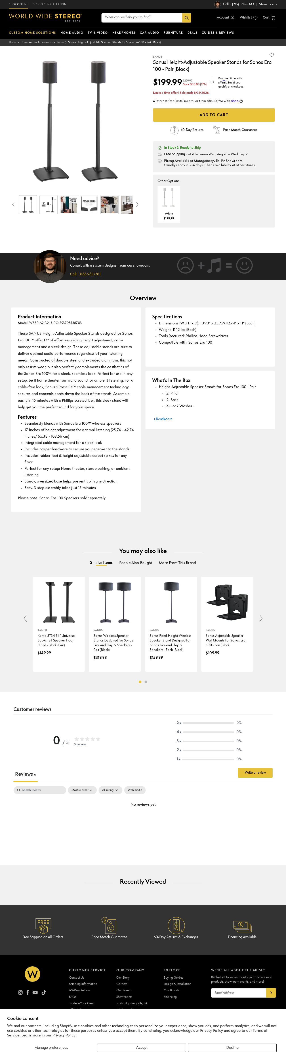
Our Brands (171, 990)
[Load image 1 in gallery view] (28, 205)
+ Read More (163, 419)
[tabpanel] (143, 820)
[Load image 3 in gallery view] (69, 205)
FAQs (72, 996)
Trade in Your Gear (81, 1003)
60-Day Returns (79, 990)
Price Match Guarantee (109, 937)
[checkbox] (135, 790)
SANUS (157, 57)
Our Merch (123, 990)
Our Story (123, 977)
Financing (170, 996)
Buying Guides (173, 977)
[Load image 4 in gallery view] (89, 205)
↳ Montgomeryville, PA (131, 1003)
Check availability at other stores (229, 165)
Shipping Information (83, 984)
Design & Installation (177, 984)
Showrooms (124, 996)
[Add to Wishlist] (271, 55)
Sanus (60, 42)
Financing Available (242, 937)
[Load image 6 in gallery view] (130, 205)
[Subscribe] (271, 993)
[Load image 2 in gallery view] (48, 205)
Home (13, 42)
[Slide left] (13, 205)
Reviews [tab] (25, 774)
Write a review (255, 773)
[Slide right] (137, 205)
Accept (141, 1048)
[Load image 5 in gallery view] (109, 205)
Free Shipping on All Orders (43, 937)
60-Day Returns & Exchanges (176, 937)
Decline (232, 1048)
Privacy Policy (64, 1035)
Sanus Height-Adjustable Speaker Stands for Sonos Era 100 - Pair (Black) (114, 42)
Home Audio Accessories (37, 42)
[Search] (186, 18)
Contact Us (76, 977)
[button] (269, 17)
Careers (121, 984)
